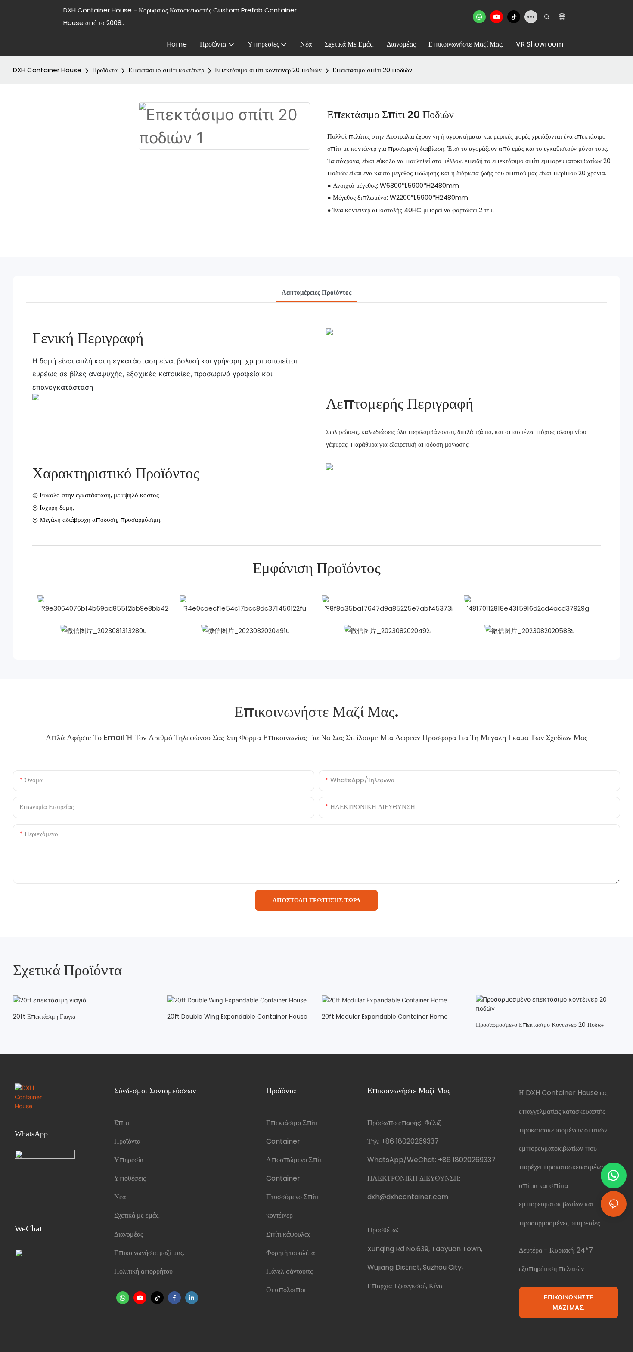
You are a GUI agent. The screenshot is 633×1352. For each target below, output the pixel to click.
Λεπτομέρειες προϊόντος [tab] (316, 292)
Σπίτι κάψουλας (288, 1234)
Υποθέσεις (130, 1178)
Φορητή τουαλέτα (290, 1253)
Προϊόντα (105, 69)
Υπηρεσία (128, 1160)
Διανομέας (128, 1234)
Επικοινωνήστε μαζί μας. (149, 1253)
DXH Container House (47, 69)
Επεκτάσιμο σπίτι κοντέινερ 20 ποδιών (268, 69)
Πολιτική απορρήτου (143, 1271)
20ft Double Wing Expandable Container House (237, 1016)
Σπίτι (121, 1123)
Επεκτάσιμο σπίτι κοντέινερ (166, 69)
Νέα (120, 1197)
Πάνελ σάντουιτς (289, 1271)
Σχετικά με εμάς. (137, 1215)
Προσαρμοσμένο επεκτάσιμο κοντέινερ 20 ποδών (540, 1024)
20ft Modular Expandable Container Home (385, 1016)
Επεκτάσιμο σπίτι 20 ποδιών (372, 69)
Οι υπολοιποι (286, 1290)
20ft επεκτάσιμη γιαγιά (44, 1016)
